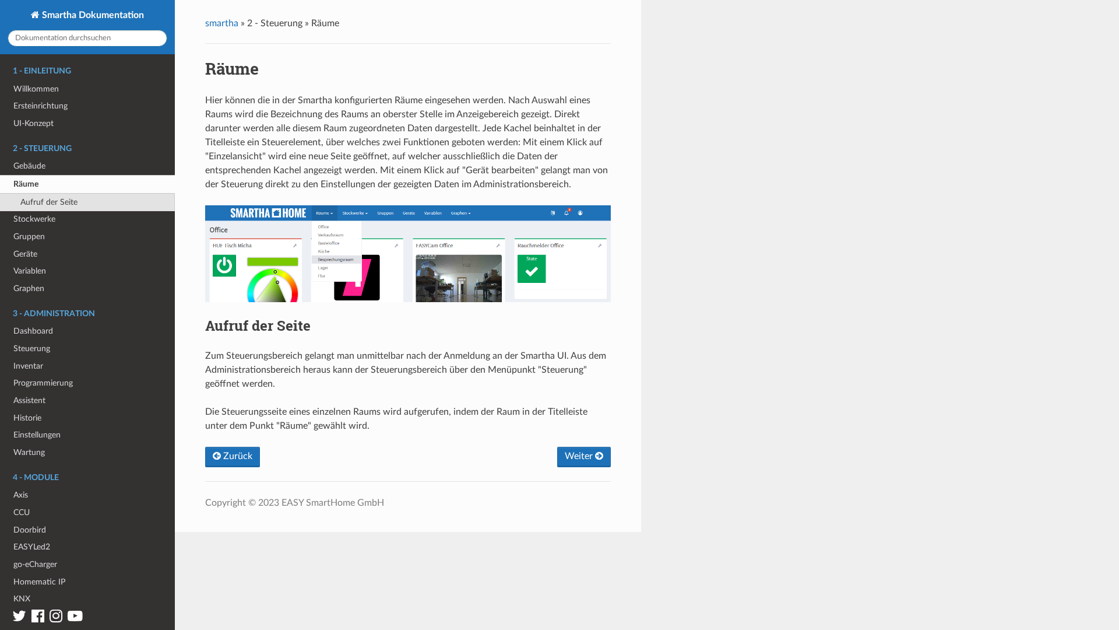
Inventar (28, 366)
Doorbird (29, 530)
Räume (25, 184)
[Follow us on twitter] (19, 618)
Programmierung (43, 383)
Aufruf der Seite (49, 202)
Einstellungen (37, 434)
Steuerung (31, 348)
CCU (21, 512)
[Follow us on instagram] (56, 618)
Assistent (29, 400)
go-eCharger (35, 564)
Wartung (29, 452)
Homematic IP (39, 582)
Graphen (28, 288)
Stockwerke (34, 219)
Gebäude (29, 166)
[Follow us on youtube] (75, 618)
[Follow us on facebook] (37, 618)
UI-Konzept (33, 123)
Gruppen (29, 236)
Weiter (580, 456)
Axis (20, 495)
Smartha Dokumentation (92, 15)
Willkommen (36, 89)
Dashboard (33, 331)
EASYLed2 (31, 546)
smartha (221, 23)
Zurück (236, 456)
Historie (27, 418)
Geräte (25, 254)
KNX (21, 598)
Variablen (29, 271)
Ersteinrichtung (40, 106)
